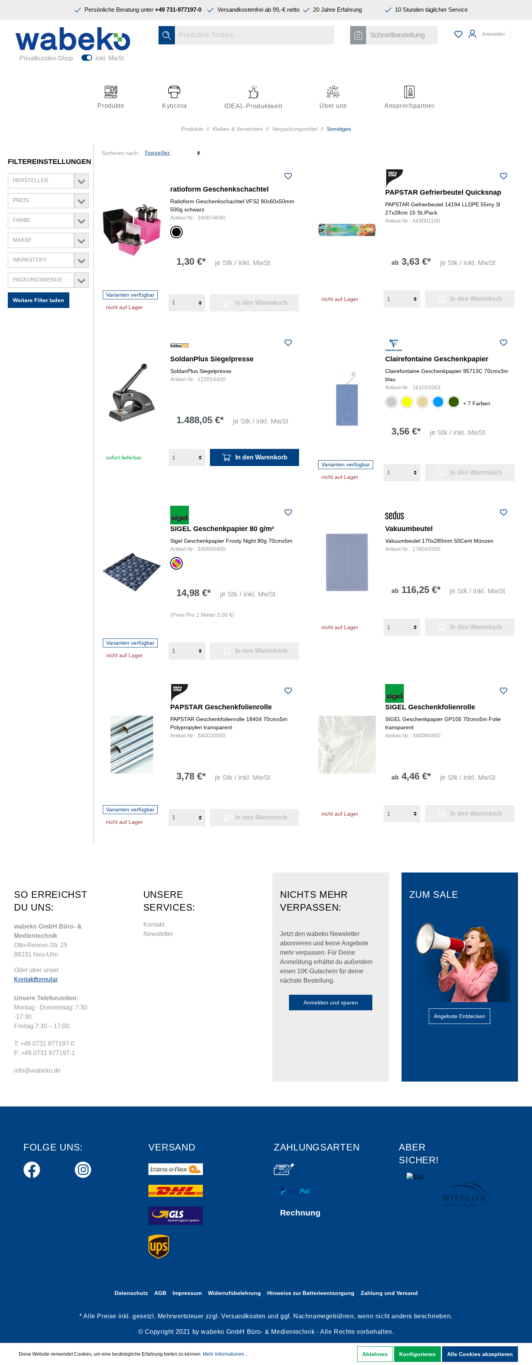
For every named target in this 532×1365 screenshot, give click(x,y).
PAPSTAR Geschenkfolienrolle (221, 707)
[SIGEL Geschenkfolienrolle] (347, 744)
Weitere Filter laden (38, 300)
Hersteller (30, 180)
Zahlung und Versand (389, 1293)
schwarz (176, 232)
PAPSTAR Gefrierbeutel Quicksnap (443, 192)
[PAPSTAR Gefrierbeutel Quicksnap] (347, 229)
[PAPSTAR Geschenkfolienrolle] (132, 744)
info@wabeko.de (37, 1070)
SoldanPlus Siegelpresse (212, 359)
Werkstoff (30, 260)
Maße (22, 240)
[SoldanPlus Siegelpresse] (132, 392)
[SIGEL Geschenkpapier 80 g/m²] (132, 572)
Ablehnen (375, 1354)
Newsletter (158, 934)
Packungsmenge (37, 279)
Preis (21, 200)
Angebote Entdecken (459, 1016)
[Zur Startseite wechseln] (72, 38)
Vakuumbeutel (409, 529)
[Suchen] (167, 35)
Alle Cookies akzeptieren (480, 1354)
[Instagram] (83, 1168)
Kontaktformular (35, 979)
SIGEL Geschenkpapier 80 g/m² (222, 529)
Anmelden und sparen (330, 1002)
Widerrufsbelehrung (234, 1293)
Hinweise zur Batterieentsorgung (310, 1293)
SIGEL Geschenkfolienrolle (430, 707)
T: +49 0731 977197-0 (44, 1043)
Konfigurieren (417, 1354)
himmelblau (438, 402)
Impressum (187, 1293)
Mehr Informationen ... (226, 1354)
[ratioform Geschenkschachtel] (132, 229)
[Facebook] (31, 1168)
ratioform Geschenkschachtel (219, 189)
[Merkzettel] (458, 34)
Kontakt (153, 924)
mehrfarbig (176, 563)
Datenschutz (131, 1293)
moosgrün (453, 402)
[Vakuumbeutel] (347, 562)
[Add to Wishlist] (288, 177)
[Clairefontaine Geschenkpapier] (347, 398)
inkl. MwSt (109, 58)
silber (391, 402)
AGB (160, 1293)
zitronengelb (407, 402)
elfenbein (422, 402)
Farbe (21, 220)
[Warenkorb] (516, 31)
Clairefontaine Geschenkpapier (436, 359)
